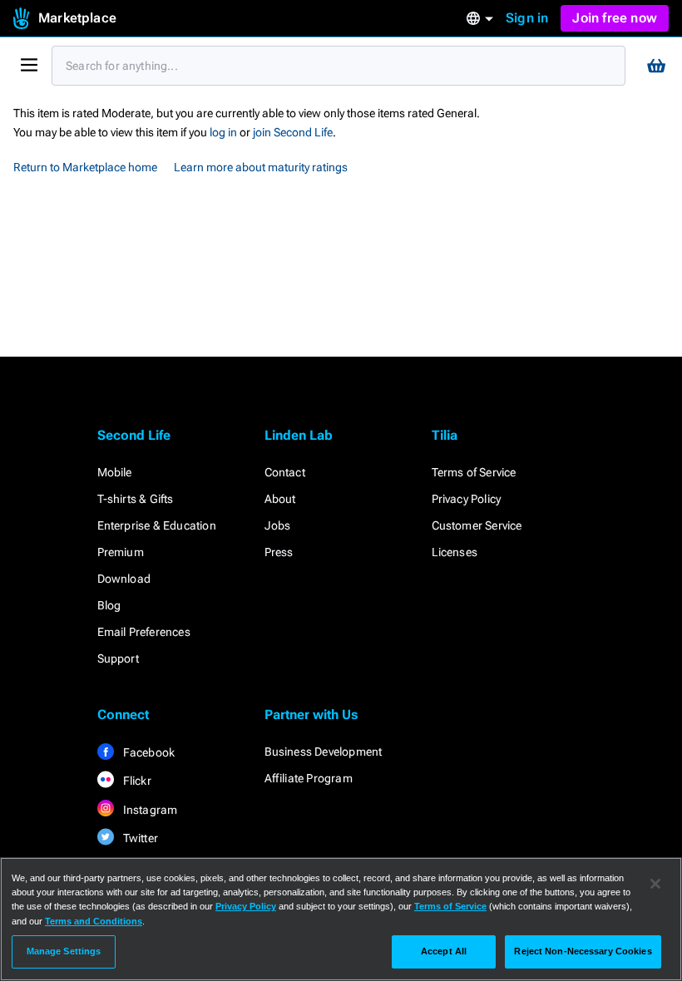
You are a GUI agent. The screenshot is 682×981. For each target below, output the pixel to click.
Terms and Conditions (93, 921)
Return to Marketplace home (85, 167)
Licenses (455, 552)
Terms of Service (474, 472)
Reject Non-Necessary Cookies (582, 951)
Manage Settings (64, 951)
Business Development (323, 751)
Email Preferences (143, 631)
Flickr (136, 780)
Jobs (277, 525)
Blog (109, 605)
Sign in (527, 18)
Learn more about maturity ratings (261, 167)
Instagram (149, 809)
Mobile (114, 472)
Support (118, 658)
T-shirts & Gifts (135, 498)
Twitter (140, 838)
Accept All (444, 951)
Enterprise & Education (156, 525)
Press (279, 552)
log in (223, 132)
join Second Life (293, 132)
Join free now (614, 18)
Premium (120, 552)
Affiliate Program (308, 778)
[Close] (655, 883)
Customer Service (477, 525)
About (280, 498)
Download (124, 578)
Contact (284, 472)
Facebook (148, 752)
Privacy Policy (467, 498)
